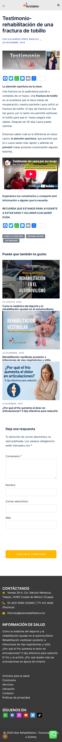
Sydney (32, 736)
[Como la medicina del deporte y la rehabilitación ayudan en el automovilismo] (31, 278)
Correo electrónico (17, 501)
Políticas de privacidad (16, 697)
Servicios (7, 684)
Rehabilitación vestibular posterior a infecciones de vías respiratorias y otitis (26, 358)
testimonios (11, 240)
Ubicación (8, 688)
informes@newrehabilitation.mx (26, 613)
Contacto (8, 693)
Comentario (14, 456)
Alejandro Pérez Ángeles (23, 39)
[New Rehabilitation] (31, 5)
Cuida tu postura (13, 236)
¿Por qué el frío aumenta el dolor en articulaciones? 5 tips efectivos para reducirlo (30, 409)
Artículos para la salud (15, 675)
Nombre (10, 485)
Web (8, 517)
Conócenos (9, 680)
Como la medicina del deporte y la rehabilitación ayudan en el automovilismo (28, 307)
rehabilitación (36, 236)
